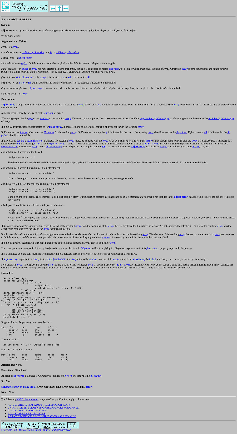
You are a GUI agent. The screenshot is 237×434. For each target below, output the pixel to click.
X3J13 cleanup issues (27, 399)
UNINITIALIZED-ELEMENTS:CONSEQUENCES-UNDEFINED (43, 407)
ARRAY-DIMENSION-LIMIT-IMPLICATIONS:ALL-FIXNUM (42, 416)
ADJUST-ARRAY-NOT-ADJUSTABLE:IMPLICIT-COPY (39, 404)
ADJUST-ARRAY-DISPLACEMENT (28, 410)
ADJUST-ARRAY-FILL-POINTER (26, 413)
